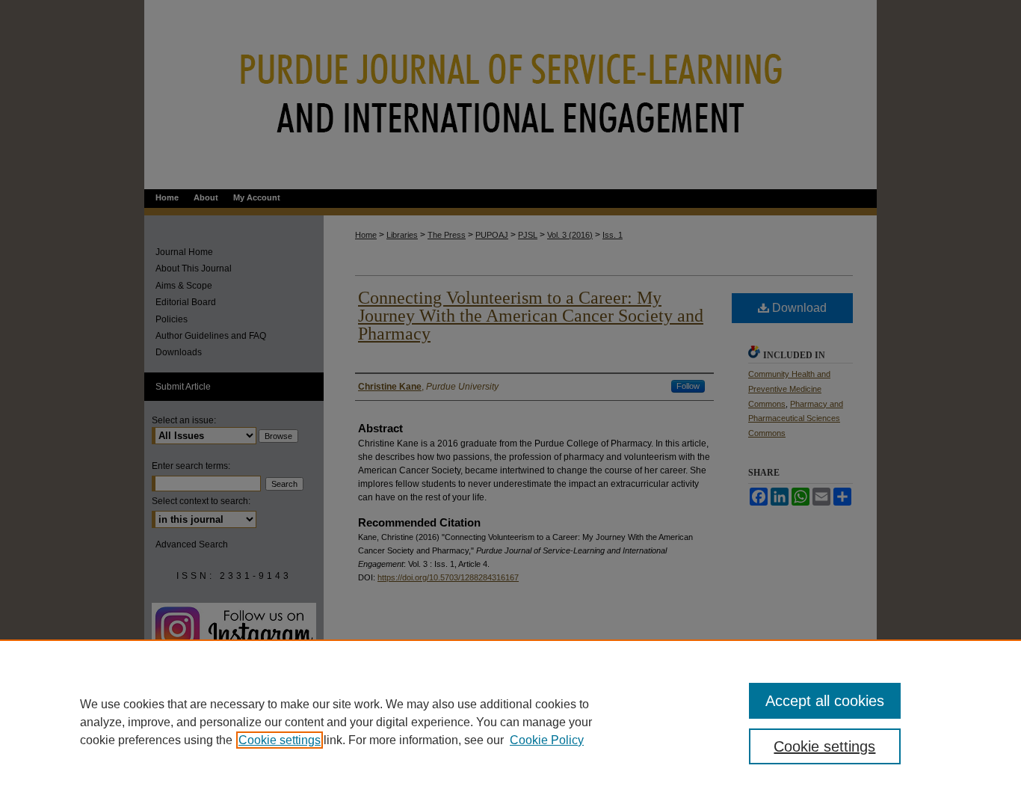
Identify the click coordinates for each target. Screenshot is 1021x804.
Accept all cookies (824, 701)
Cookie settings (279, 740)
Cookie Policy (547, 740)
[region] (510, 721)
